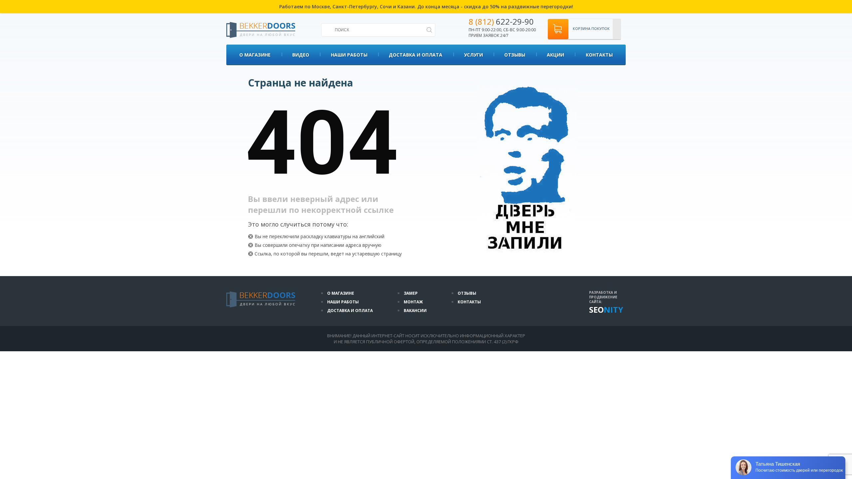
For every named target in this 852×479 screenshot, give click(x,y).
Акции (555, 55)
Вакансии (415, 310)
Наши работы (349, 55)
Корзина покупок (591, 28)
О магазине (255, 55)
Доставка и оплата (415, 55)
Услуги (473, 55)
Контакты (599, 55)
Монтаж (413, 302)
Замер (411, 293)
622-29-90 (501, 21)
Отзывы (514, 55)
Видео (300, 55)
